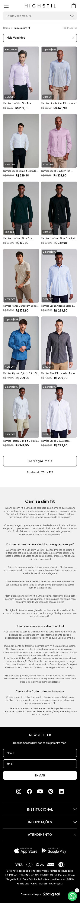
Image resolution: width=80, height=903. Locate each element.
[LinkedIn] (61, 791)
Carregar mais (40, 461)
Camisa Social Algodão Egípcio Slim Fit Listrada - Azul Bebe (57, 307)
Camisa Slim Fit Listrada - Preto (58, 373)
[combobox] (40, 16)
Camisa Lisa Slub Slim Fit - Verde (17, 239)
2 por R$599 (49, 49)
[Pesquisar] (72, 16)
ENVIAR (40, 775)
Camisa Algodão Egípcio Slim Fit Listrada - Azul (20, 374)
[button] (6, 6)
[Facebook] (29, 791)
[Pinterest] (51, 791)
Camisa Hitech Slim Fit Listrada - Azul (58, 104)
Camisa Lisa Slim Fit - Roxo (17, 103)
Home (6, 28)
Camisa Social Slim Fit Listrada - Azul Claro (20, 172)
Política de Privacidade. (61, 871)
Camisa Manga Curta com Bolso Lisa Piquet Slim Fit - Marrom (19, 307)
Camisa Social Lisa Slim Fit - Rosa (56, 172)
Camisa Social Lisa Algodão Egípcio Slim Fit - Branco (55, 442)
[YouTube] (40, 791)
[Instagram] (19, 791)
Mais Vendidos (16, 37)
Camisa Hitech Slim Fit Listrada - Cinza (20, 442)
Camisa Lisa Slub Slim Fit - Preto (58, 238)
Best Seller (11, 49)
